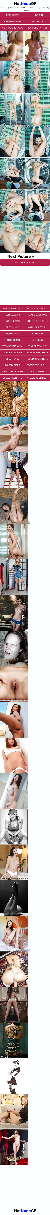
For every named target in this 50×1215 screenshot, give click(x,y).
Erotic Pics (12, 327)
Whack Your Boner (38, 377)
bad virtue (37, 371)
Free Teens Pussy (37, 352)
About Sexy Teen (12, 371)
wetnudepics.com (13, 27)
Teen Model (37, 21)
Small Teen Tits (12, 377)
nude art (37, 15)
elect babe (12, 358)
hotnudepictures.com (38, 327)
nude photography (38, 321)
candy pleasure (12, 352)
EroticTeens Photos (38, 365)
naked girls (12, 365)
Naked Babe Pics (37, 314)
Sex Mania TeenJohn (38, 308)
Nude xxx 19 (12, 321)
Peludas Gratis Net (38, 358)
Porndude (12, 15)
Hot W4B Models (12, 308)
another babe (12, 21)
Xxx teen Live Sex (25, 262)
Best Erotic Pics (38, 27)
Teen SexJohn (12, 314)
